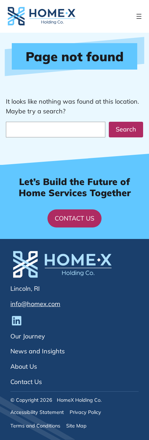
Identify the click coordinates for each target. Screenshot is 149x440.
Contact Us (74, 218)
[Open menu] (139, 16)
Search (126, 129)
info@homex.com (35, 304)
